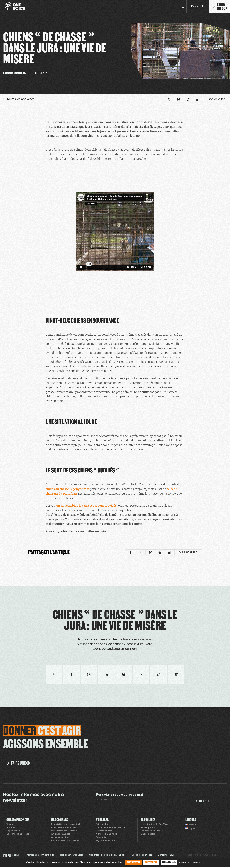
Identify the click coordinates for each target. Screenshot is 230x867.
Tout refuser (151, 862)
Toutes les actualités (21, 99)
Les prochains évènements (154, 831)
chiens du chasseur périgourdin (67, 489)
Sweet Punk (210, 855)
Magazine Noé (148, 834)
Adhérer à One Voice (106, 834)
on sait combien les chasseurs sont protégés (86, 505)
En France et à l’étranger (18, 834)
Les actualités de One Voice (155, 824)
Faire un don (102, 824)
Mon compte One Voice (71, 855)
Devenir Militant (104, 831)
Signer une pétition (105, 841)
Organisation (13, 831)
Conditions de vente (141, 855)
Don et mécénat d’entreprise (110, 828)
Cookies (7, 857)
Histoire (10, 828)
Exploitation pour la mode (64, 831)
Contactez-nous (166, 855)
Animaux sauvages (60, 834)
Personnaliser (169, 862)
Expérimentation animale (63, 828)
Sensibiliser (102, 837)
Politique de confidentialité (40, 855)
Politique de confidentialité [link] (191, 862)
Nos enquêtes (148, 828)
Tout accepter (134, 862)
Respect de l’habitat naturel (65, 841)
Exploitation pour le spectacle (66, 824)
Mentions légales (11, 855)
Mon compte (197, 6)
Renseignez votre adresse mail (119, 794)
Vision (9, 824)
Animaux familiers (60, 837)
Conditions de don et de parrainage (107, 855)
